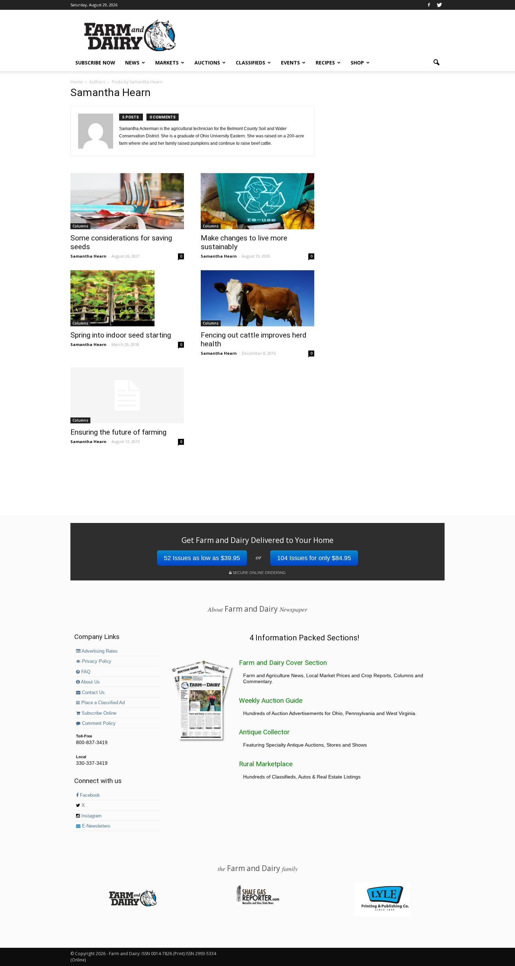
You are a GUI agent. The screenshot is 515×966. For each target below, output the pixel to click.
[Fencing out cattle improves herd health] (257, 298)
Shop (357, 62)
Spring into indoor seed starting (120, 335)
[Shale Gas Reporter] (257, 903)
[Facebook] (429, 5)
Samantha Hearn (88, 256)
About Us (90, 682)
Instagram (91, 816)
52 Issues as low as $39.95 (202, 558)
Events (290, 62)
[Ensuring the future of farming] (127, 395)
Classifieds (250, 62)
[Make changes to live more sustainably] (257, 201)
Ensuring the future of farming (118, 432)
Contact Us (93, 692)
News (132, 62)
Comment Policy (98, 723)
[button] (436, 62)
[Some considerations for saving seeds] (127, 201)
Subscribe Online (98, 713)
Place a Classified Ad (102, 702)
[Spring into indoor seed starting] (127, 298)
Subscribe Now (95, 62)
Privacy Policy (96, 661)
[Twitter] (439, 5)
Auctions (207, 62)
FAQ (85, 671)
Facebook (89, 795)
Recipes (325, 62)
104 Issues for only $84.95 (314, 558)
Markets (167, 62)
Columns (80, 226)
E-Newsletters (95, 826)
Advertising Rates (99, 651)
